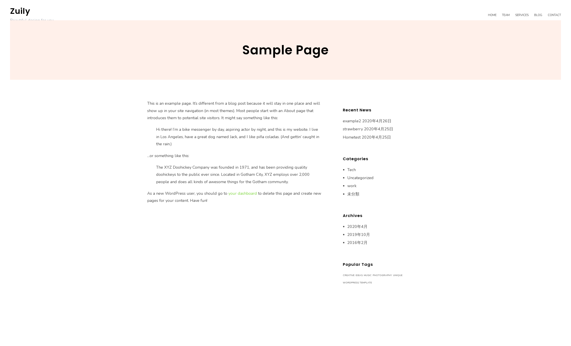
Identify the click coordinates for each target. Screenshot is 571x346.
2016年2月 (357, 242)
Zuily (20, 11)
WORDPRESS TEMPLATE (357, 282)
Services (522, 15)
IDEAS (359, 275)
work (351, 185)
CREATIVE (348, 275)
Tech (351, 169)
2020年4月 (357, 226)
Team (506, 15)
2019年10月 (358, 234)
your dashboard (242, 193)
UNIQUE (397, 275)
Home (492, 15)
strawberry (353, 129)
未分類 (353, 194)
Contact (554, 15)
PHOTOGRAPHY (382, 275)
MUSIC (368, 275)
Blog (538, 15)
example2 (352, 121)
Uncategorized (360, 177)
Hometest (352, 137)
